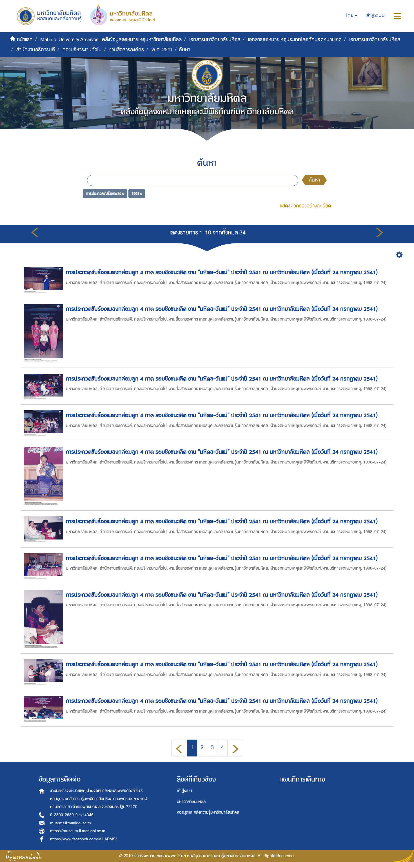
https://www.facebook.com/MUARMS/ (83, 839)
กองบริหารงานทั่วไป (82, 49)
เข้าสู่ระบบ (184, 790)
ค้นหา (314, 180)
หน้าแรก (25, 39)
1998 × (137, 193)
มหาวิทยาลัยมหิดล (191, 801)
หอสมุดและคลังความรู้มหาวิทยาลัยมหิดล (208, 812)
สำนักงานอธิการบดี (35, 49)
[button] (351, 15)
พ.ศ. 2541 (162, 49)
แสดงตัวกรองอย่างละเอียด (305, 205)
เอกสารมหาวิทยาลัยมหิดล (214, 39)
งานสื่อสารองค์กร (126, 49)
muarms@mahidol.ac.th (70, 823)
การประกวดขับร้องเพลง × (105, 193)
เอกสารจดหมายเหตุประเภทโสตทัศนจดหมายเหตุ (295, 39)
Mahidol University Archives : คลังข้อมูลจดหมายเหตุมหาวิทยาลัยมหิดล (111, 39)
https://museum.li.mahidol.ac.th (77, 830)
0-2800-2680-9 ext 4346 (72, 814)
